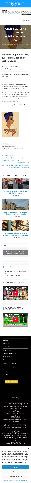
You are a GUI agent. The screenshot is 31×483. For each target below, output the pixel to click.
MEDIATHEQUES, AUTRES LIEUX (20, 433)
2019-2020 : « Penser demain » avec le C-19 (15, 427)
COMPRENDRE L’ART (15, 399)
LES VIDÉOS (22, 413)
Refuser (15, 472)
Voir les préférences (15, 476)
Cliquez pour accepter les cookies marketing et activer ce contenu (15, 252)
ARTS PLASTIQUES (21, 435)
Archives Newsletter (8, 346)
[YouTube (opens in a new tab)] (19, 4)
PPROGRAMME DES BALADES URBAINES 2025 (15, 443)
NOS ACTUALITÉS (15, 397)
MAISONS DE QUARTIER (10, 435)
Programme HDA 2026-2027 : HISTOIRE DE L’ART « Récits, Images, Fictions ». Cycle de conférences (15, 401)
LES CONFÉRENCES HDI (14, 421)
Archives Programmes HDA (10, 406)
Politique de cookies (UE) (10, 363)
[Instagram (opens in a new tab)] (15, 4)
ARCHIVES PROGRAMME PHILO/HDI (15, 423)
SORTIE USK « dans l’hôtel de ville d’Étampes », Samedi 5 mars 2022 (15, 213)
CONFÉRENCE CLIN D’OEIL (12, 413)
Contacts (5, 340)
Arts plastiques (8, 69)
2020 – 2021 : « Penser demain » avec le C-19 (15, 425)
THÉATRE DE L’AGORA (9, 437)
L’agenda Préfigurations (9, 353)
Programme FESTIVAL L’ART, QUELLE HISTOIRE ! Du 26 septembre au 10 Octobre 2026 (15, 404)
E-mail (7, 374)
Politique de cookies (8, 480)
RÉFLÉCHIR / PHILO (15, 417)
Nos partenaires (7, 350)
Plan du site (6, 360)
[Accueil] (2, 44)
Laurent (6, 66)
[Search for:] (28, 20)
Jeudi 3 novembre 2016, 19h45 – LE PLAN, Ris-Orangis (15, 192)
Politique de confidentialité (20, 480)
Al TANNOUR (15, 439)
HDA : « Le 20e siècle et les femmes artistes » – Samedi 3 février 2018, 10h (15, 234)
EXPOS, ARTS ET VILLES (15, 431)
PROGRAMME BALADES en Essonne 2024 (15, 445)
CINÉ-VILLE (19, 411)
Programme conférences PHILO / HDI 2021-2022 (14, 424)
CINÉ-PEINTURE (11, 411)
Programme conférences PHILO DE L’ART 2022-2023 (15, 419)
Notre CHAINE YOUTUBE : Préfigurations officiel (14, 272)
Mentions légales (7, 356)
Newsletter (6, 343)
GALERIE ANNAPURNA (21, 437)
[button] (28, 448)
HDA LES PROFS (22, 406)
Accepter (15, 467)
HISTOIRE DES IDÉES (15, 418)
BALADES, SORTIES (15, 442)
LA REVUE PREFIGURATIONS (13, 275)
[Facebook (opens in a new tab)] (12, 4)
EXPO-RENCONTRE (6, 433)
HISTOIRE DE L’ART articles (15, 408)
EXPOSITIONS (15, 432)
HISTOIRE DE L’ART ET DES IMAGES (15, 400)
